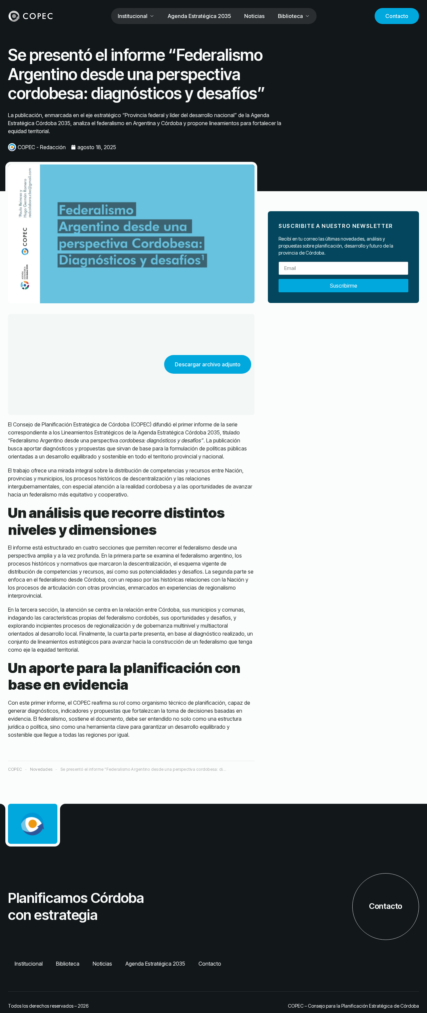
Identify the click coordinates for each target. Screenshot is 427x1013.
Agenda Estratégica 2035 (199, 16)
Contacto (396, 16)
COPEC (15, 769)
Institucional (132, 16)
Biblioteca (290, 16)
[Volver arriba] (411, 997)
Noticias (254, 16)
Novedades (41, 769)
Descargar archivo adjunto (208, 364)
